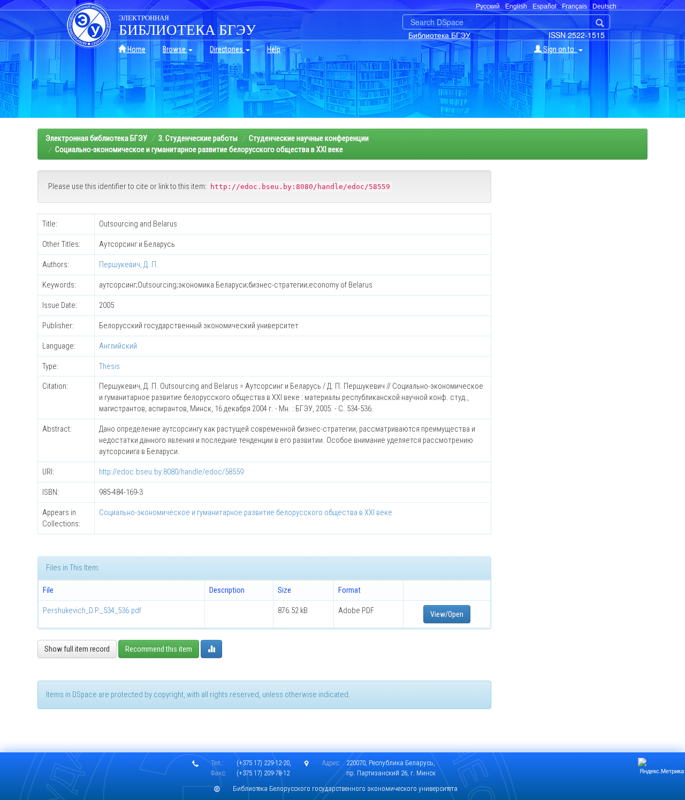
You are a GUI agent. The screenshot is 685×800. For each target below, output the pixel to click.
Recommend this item (158, 649)
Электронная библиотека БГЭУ (96, 138)
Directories (227, 49)
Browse (175, 49)
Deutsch (604, 6)
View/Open (446, 614)
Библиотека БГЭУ (439, 34)
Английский (118, 346)
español (544, 6)
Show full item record (77, 649)
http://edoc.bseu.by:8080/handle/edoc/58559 (171, 472)
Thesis (109, 366)
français (574, 6)
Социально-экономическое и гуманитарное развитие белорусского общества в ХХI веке (199, 149)
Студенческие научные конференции (309, 138)
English (516, 6)
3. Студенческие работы (198, 138)
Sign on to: (559, 49)
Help (273, 49)
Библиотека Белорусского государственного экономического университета (345, 788)
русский (488, 6)
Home (136, 49)
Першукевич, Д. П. (128, 264)
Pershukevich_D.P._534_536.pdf (92, 610)
